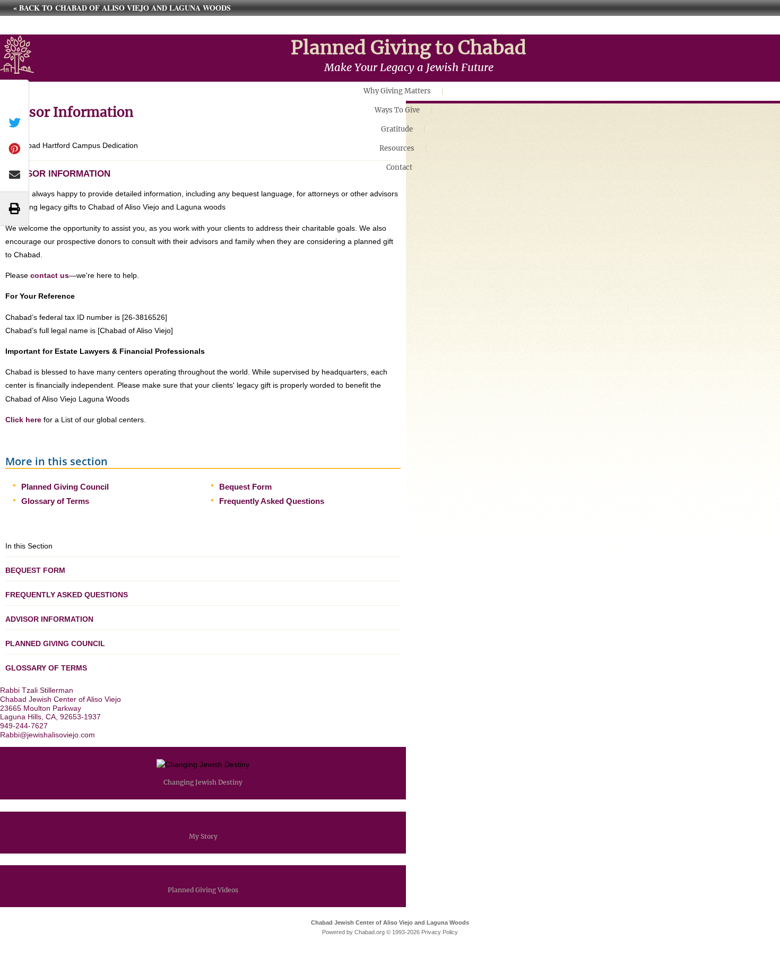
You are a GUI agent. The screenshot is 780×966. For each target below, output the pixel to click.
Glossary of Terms (55, 501)
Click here (23, 419)
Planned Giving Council (65, 486)
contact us (49, 275)
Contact (399, 167)
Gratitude (397, 129)
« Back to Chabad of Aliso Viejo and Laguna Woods (122, 7)
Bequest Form (245, 486)
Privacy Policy (439, 932)
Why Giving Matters (397, 90)
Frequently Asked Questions (271, 501)
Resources (396, 148)
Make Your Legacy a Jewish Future (408, 67)
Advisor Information (49, 619)
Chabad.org (369, 932)
